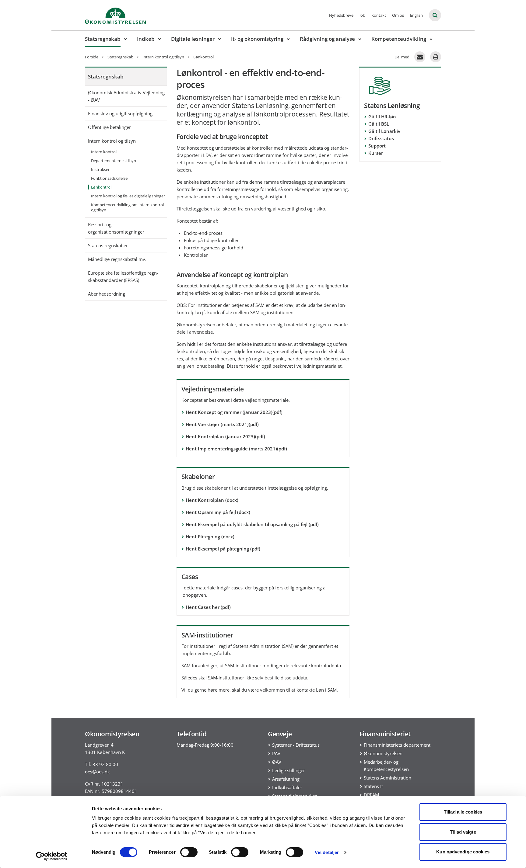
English (416, 15)
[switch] (189, 852)
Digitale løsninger (193, 38)
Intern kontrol (104, 152)
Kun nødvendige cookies (462, 851)
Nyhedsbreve (341, 15)
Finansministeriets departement (397, 745)
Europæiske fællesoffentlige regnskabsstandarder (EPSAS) (123, 276)
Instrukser (100, 169)
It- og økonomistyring (257, 38)
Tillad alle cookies (463, 811)
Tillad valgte (463, 832)
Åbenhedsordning (106, 294)
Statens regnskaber (108, 245)
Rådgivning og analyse (327, 38)
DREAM (371, 795)
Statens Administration (387, 778)
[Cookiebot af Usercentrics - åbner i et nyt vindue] (51, 856)
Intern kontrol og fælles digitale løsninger (128, 196)
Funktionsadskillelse (109, 178)
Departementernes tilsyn (113, 160)
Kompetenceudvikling (398, 38)
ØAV (276, 762)
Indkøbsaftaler (287, 787)
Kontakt (378, 15)
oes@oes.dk (97, 772)
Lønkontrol (101, 187)
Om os (398, 15)
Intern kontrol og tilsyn (112, 141)
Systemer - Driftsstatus (296, 745)
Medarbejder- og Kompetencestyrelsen (386, 765)
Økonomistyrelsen (383, 753)
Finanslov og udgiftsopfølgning (120, 113)
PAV (276, 753)
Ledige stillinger (288, 770)
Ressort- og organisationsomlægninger (116, 228)
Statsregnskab (103, 38)
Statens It (373, 786)
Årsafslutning (286, 779)
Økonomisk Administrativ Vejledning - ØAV (126, 96)
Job (362, 15)
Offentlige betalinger (109, 127)
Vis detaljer (327, 852)
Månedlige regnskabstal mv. (117, 259)
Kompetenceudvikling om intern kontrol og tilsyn (127, 207)
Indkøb (146, 38)
